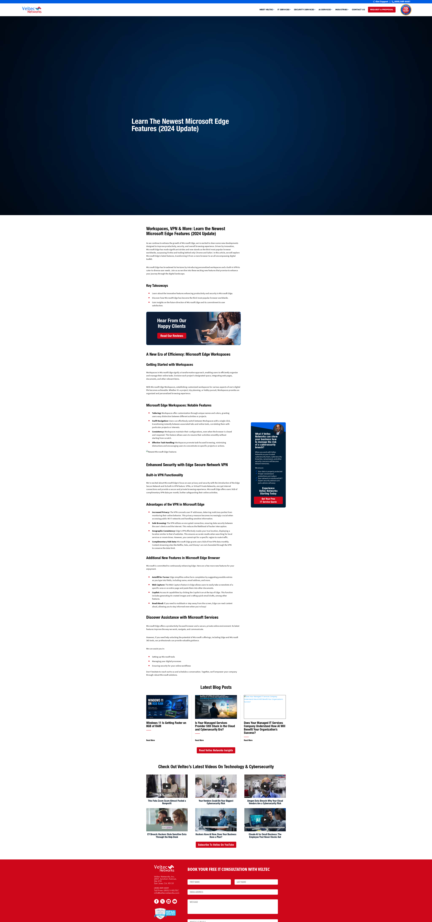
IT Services (283, 10)
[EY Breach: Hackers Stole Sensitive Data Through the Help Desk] (167, 819)
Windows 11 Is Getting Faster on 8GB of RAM (166, 724)
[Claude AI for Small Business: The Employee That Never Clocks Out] (265, 819)
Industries (341, 10)
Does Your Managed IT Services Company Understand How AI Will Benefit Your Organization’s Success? (264, 727)
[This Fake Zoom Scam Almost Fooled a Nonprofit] (167, 786)
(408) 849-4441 (402, 2)
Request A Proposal (381, 9)
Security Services (304, 10)
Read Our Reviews (171, 336)
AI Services (325, 10)
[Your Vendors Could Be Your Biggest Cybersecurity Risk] (216, 786)
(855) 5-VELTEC (171, 890)
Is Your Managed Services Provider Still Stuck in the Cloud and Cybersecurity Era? (215, 726)
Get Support (382, 2)
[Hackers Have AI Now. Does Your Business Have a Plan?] (216, 819)
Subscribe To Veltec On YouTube (216, 844)
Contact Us (358, 10)
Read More (150, 740)
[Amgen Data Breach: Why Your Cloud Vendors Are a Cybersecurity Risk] (265, 786)
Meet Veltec (266, 10)
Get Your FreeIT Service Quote (268, 500)
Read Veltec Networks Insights (216, 750)
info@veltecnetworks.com (166, 893)
